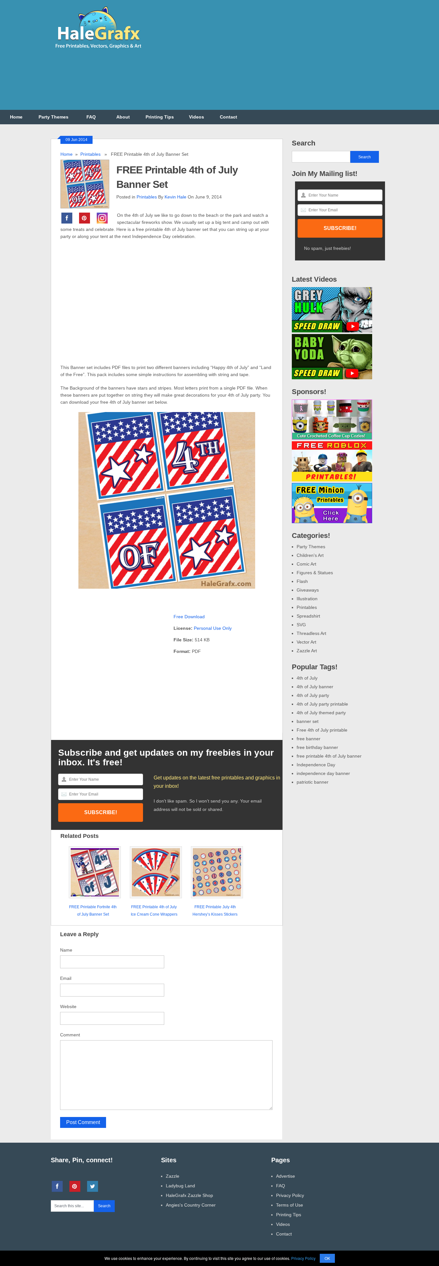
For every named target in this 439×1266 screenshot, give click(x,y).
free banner (308, 738)
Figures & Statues (315, 572)
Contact (228, 116)
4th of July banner (315, 686)
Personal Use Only (213, 628)
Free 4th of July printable (322, 730)
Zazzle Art (307, 650)
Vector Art (306, 642)
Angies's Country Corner (191, 1205)
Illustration (307, 598)
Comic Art (306, 564)
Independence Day (316, 764)
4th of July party (313, 695)
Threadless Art (311, 633)
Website (68, 1006)
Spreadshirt (308, 616)
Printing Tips (160, 116)
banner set (307, 721)
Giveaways (308, 590)
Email (65, 978)
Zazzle (172, 1176)
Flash (302, 581)
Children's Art (310, 555)
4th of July (307, 678)
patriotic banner (312, 782)
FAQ (91, 116)
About (123, 116)
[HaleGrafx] (98, 51)
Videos (196, 116)
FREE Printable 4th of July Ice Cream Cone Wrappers (154, 911)
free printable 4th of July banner (329, 756)
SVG (301, 624)
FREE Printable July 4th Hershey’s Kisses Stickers (215, 911)
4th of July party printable (322, 704)
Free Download (189, 616)
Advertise (285, 1176)
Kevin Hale (175, 196)
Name (66, 950)
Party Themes (53, 116)
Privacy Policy (290, 1195)
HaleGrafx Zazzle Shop (189, 1195)
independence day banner (323, 773)
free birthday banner (317, 747)
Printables (90, 154)
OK (327, 1258)
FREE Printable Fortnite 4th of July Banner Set (93, 911)
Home (16, 116)
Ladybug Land (180, 1185)
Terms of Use (289, 1205)
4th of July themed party (321, 712)
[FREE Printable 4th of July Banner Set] (88, 183)
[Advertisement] (271, 59)
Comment (70, 1034)
